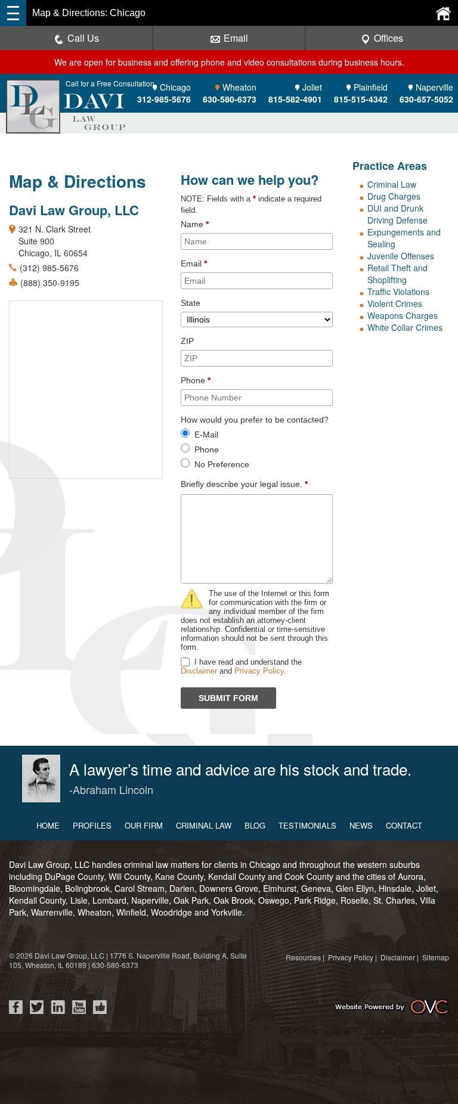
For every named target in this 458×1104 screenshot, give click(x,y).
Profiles (92, 825)
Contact (404, 825)
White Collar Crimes (404, 327)
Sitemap (435, 957)
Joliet (295, 93)
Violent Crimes (394, 303)
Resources (303, 957)
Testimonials (307, 825)
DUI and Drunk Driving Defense (397, 214)
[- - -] (13, 13)
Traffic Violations (398, 291)
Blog (255, 825)
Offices (388, 38)
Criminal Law (391, 184)
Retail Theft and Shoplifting (397, 274)
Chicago (164, 93)
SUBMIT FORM (228, 698)
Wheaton (229, 93)
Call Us (83, 38)
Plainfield (361, 93)
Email (236, 38)
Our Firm (144, 825)
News (361, 825)
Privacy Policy (259, 670)
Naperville (426, 93)
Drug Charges (393, 196)
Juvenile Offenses (400, 256)
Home (48, 825)
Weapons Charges (402, 315)
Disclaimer (199, 670)
